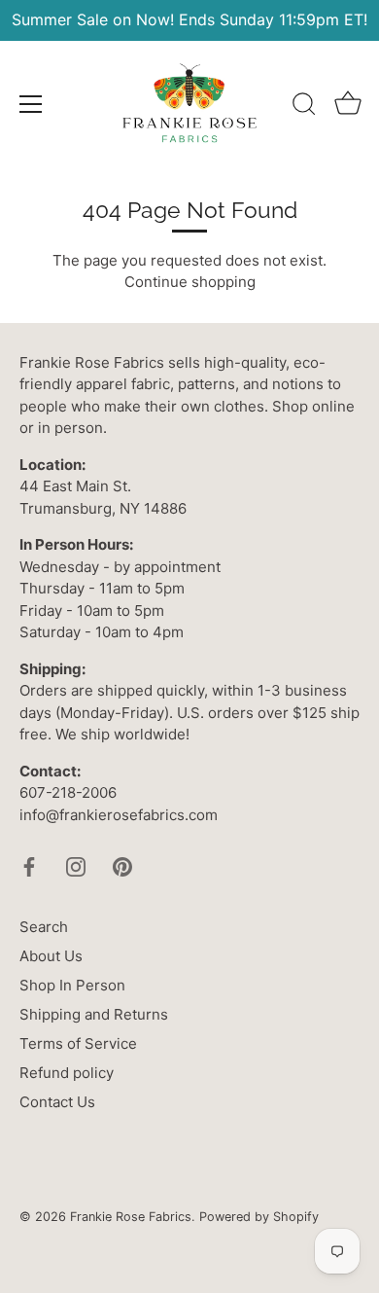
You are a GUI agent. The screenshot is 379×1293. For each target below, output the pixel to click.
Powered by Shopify (259, 1216)
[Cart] (348, 107)
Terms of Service (78, 1043)
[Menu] (31, 104)
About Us (51, 956)
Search (43, 926)
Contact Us (57, 1102)
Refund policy (66, 1072)
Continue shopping (190, 281)
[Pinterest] (122, 865)
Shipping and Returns (93, 1014)
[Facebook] (29, 865)
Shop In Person (72, 985)
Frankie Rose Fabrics (130, 1216)
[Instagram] (76, 865)
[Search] (304, 107)
